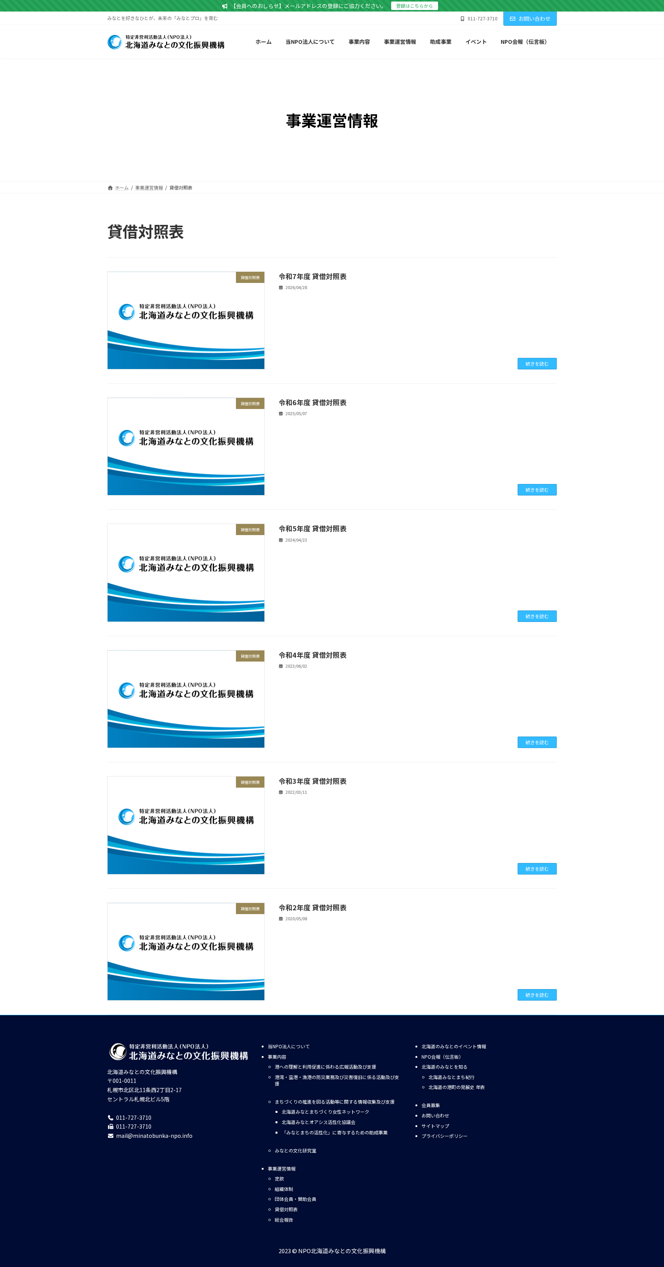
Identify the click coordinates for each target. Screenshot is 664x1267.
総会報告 (284, 1219)
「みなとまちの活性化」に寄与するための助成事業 (335, 1132)
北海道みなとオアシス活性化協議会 (318, 1122)
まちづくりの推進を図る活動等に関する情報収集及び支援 (335, 1101)
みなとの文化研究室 (295, 1150)
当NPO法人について (289, 1046)
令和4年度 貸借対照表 (313, 655)
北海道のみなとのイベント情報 (454, 1046)
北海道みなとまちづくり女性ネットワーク (325, 1111)
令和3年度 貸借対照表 (313, 781)
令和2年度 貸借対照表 (313, 907)
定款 (279, 1178)
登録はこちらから (414, 5)
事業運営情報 (281, 1168)
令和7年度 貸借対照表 (313, 276)
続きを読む (537, 363)
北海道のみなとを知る (445, 1066)
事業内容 (277, 1056)
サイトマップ (435, 1125)
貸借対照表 (286, 1209)
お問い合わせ (534, 18)
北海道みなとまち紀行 (451, 1077)
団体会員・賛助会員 (295, 1199)
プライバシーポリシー (445, 1135)
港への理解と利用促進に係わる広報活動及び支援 (325, 1066)
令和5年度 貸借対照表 (313, 528)
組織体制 (284, 1189)
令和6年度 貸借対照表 (313, 402)
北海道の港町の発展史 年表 (456, 1087)
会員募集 (431, 1105)
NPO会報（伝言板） (442, 1056)
